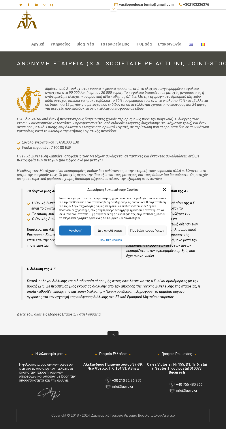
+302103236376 (196, 4)
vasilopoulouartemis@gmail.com (146, 4)
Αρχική (37, 44)
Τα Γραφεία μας (114, 44)
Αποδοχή (75, 230)
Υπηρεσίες (59, 45)
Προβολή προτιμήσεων (147, 230)
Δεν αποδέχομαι (110, 230)
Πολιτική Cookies (111, 239)
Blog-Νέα (85, 44)
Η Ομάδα (144, 44)
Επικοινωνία (169, 44)
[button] (164, 189)
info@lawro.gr (122, 386)
